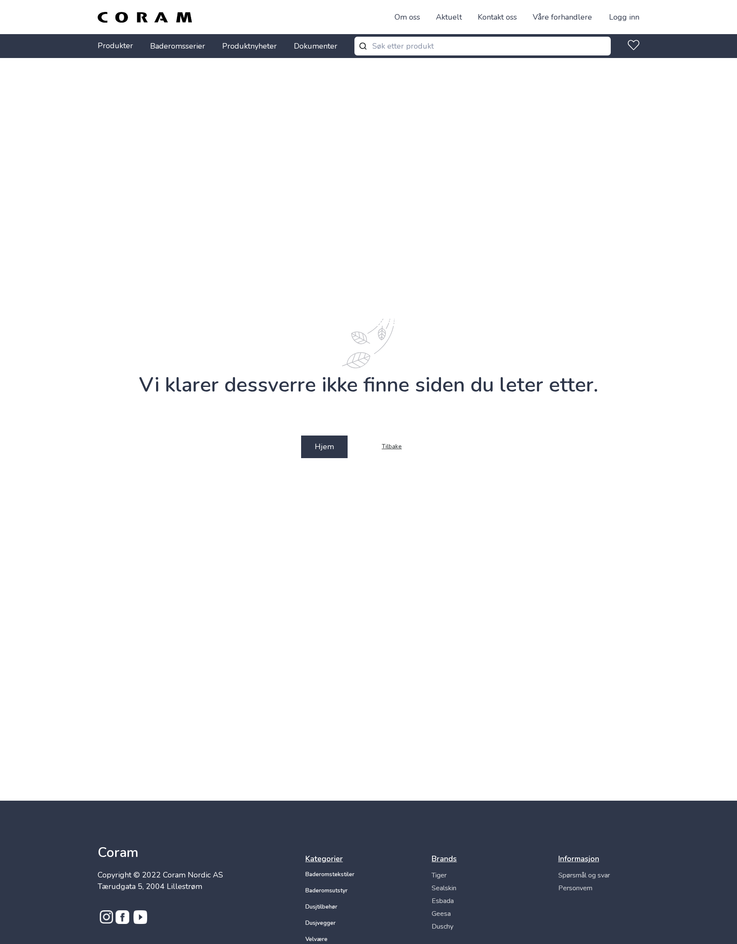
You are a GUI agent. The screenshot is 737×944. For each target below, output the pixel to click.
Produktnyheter (249, 46)
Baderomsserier (177, 46)
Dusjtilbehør (321, 907)
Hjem (324, 447)
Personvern (575, 888)
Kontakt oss (497, 17)
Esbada (443, 901)
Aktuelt (449, 17)
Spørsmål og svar (584, 875)
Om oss (407, 17)
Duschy (442, 926)
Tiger (439, 875)
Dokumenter (315, 46)
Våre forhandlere (562, 17)
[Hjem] (145, 17)
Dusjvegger (320, 923)
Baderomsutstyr (326, 891)
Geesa (441, 913)
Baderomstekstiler (329, 874)
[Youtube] (140, 921)
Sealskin (444, 888)
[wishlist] (631, 46)
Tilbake (392, 446)
